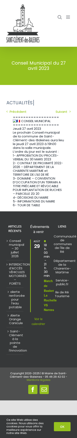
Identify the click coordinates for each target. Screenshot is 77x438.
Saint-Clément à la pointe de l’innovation (15, 340)
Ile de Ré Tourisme (62, 294)
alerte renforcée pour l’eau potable (15, 299)
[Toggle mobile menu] (68, 17)
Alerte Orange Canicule (15, 319)
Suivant (61, 111)
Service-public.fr (62, 282)
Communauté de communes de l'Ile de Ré (65, 244)
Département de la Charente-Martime (65, 266)
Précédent (18, 111)
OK (62, 427)
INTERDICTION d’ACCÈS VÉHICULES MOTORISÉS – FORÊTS (15, 274)
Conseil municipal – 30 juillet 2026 (15, 248)
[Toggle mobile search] (60, 17)
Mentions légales (38, 380)
